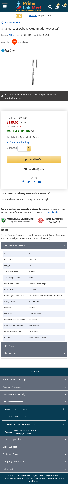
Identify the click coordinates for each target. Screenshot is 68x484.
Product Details (17, 245)
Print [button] (45, 181)
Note (11, 345)
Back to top (34, 371)
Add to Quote (36, 169)
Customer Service (11, 454)
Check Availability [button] (19, 142)
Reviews (13, 353)
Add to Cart (36, 159)
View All (33, 15)
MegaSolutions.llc (53, 475)
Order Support (10, 446)
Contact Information (13, 401)
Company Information (14, 461)
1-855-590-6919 (20, 409)
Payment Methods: (12, 386)
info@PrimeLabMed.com (24, 424)
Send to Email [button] (39, 182)
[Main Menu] (5, 6)
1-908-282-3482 (20, 416)
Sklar (11, 35)
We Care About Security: (14, 394)
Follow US (8, 468)
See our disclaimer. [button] (52, 212)
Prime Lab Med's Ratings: (15, 379)
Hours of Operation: (12, 439)
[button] (29, 147)
